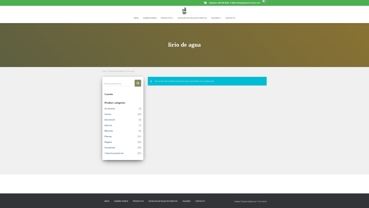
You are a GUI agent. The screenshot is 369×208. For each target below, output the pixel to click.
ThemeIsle (262, 201)
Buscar (138, 83)
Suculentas (110, 147)
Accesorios (110, 108)
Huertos (108, 125)
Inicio (136, 18)
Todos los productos (114, 153)
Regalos (108, 142)
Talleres (215, 18)
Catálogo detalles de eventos (192, 18)
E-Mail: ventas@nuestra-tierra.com (245, 3)
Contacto (230, 18)
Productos (166, 18)
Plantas (108, 136)
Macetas (109, 131)
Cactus (108, 114)
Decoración (110, 120)
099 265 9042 (223, 3)
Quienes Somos (150, 18)
